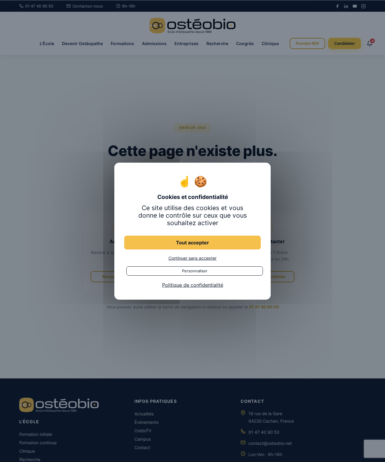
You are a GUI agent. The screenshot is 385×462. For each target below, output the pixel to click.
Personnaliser (195, 270)
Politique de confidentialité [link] (192, 285)
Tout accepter (192, 242)
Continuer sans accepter (192, 257)
